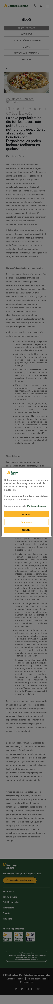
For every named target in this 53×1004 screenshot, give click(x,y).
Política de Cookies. (36, 505)
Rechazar (26, 529)
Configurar (26, 522)
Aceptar (26, 514)
